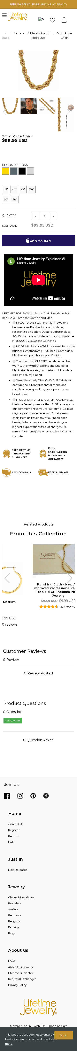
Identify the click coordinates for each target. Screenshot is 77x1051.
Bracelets (14, 903)
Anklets (13, 909)
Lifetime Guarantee (21, 973)
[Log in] (41, 20)
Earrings (13, 927)
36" (14, 199)
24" (31, 189)
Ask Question (13, 720)
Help (11, 842)
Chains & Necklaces (21, 897)
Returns (13, 836)
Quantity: (9, 215)
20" (14, 189)
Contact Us (15, 824)
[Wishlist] (52, 20)
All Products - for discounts (38, 35)
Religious (14, 921)
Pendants (14, 915)
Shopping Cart (57, 1026)
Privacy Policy (17, 985)
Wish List (39, 1026)
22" (23, 189)
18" (5, 189)
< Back (5, 35)
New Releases (17, 869)
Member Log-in (20, 1026)
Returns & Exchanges (22, 979)
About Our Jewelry (20, 967)
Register (14, 830)
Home (17, 33)
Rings (11, 933)
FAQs (11, 960)
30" (5, 199)
